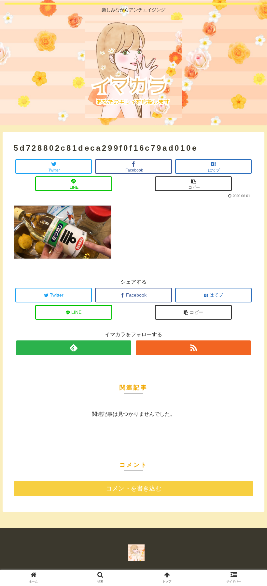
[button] (248, 538)
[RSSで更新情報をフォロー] (193, 347)
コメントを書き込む (134, 488)
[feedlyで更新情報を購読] (73, 347)
